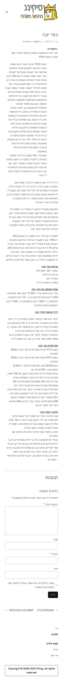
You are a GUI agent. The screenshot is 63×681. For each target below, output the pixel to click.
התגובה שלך (50, 504)
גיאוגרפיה (26, 41)
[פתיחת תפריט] (7, 12)
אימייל (54, 553)
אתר (55, 568)
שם (55, 539)
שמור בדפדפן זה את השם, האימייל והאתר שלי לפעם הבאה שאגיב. (31, 585)
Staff (36, 41)
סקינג (54, 634)
